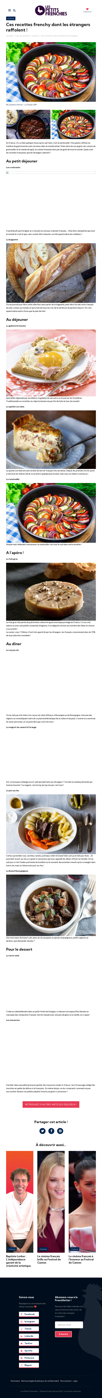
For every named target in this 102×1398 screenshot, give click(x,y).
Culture (10, 18)
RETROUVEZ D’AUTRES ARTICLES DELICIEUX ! (51, 1104)
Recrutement (66, 1381)
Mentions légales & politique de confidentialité (40, 1381)
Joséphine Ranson (16, 105)
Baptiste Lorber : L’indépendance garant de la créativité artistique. (18, 1261)
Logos (75, 1381)
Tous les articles (22, 36)
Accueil (9, 36)
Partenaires (15, 1381)
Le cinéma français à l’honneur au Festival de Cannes (81, 1259)
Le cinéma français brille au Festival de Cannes (49, 1259)
